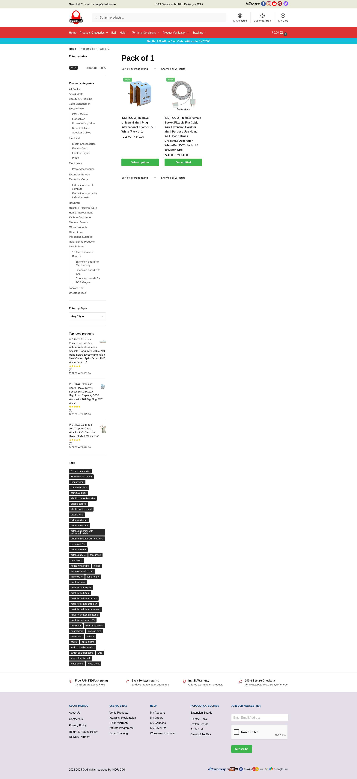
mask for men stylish (81, 587)
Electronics (75, 163)
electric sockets (78, 504)
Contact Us (76, 719)
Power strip (76, 636)
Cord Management (80, 103)
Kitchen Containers (80, 217)
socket (74, 642)
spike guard (88, 642)
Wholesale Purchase (162, 733)
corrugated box (78, 493)
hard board (76, 560)
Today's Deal (76, 287)
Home (72, 48)
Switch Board (77, 246)
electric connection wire (83, 498)
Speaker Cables (81, 132)
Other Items (76, 232)
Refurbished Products (82, 241)
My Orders (156, 717)
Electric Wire (76, 108)
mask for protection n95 (83, 620)
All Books (74, 89)
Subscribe (241, 749)
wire (100, 653)
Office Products (78, 227)
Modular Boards (78, 222)
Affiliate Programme (121, 728)
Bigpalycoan (77, 482)
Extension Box (78, 544)
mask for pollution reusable (84, 614)
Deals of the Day (201, 734)
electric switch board (81, 509)
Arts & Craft (76, 93)
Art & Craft (197, 729)
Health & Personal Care (83, 207)
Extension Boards (79, 174)
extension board (79, 520)
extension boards (79, 525)
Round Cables (80, 128)
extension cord (78, 549)
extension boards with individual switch (82, 532)
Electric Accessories (84, 143)
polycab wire (94, 631)
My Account (240, 20)
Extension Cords (78, 179)
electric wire (77, 514)
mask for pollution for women (85, 609)
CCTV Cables (80, 114)
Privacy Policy (78, 725)
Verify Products (118, 712)
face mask (95, 555)
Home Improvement (81, 212)
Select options (140, 162)
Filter (73, 67)
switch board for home (82, 653)
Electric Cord (79, 148)
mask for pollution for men (84, 604)
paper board (77, 631)
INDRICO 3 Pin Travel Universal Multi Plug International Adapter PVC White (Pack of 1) (138, 124)
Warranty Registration (122, 717)
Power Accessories (83, 168)
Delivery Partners (79, 736)
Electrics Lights (81, 152)
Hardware (75, 202)
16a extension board (81, 476)
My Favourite (158, 728)
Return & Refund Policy (83, 731)
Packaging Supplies (80, 236)
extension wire (78, 555)
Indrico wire (77, 576)
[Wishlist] (153, 81)
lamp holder (93, 576)
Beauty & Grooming (80, 98)
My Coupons (158, 722)
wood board (77, 663)
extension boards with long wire (87, 538)
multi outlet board (94, 625)
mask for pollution (80, 593)
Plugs (75, 157)
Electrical (74, 138)
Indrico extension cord (82, 571)
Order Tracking (118, 733)
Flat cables (78, 118)
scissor (90, 636)
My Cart (283, 20)
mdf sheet (76, 625)
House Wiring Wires (84, 123)
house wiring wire (80, 566)
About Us (74, 712)
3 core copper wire (80, 471)
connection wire (79, 487)
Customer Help (263, 20)
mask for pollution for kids (84, 598)
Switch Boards (199, 724)
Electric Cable (199, 719)
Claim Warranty (118, 722)
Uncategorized (77, 292)
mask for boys (78, 582)
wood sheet (94, 663)
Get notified (183, 162)
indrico (97, 566)
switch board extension (82, 647)
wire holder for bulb (81, 658)
